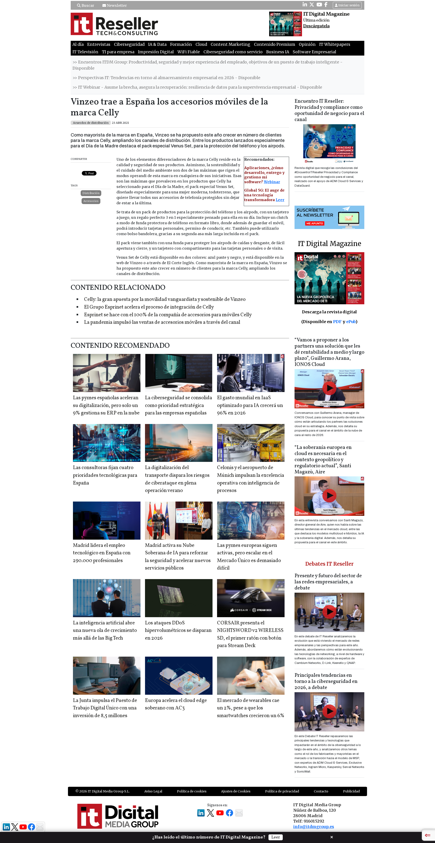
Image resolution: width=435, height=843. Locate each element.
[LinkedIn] (305, 4)
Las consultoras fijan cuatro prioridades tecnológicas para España (105, 475)
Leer (280, 199)
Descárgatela (316, 26)
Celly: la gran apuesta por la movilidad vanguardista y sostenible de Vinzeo (165, 299)
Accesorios (91, 201)
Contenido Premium (274, 44)
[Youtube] (319, 4)
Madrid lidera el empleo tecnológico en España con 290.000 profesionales (101, 553)
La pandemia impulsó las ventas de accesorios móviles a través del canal (162, 322)
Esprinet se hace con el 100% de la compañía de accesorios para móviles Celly (168, 315)
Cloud (201, 44)
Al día (78, 44)
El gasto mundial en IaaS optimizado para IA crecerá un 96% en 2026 (250, 406)
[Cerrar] (332, 836)
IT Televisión (85, 51)
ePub (350, 321)
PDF (337, 321)
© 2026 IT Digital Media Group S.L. (102, 791)
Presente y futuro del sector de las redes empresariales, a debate (328, 582)
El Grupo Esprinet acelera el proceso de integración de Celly (149, 307)
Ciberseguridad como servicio (233, 51)
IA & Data (157, 44)
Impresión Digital (156, 51)
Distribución (90, 193)
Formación (181, 44)
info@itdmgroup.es (313, 826)
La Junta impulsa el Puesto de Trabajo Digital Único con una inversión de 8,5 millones (105, 708)
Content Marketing (230, 44)
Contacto (321, 791)
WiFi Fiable (188, 51)
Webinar (272, 182)
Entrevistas (98, 44)
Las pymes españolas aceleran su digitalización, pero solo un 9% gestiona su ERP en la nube (106, 406)
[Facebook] (326, 4)
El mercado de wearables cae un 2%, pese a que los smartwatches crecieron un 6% (250, 708)
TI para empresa (118, 51)
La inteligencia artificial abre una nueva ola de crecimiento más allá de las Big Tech (105, 631)
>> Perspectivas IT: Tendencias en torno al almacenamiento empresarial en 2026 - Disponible (166, 77)
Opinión (307, 44)
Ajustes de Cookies (235, 791)
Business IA (277, 51)
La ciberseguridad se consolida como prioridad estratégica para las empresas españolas (178, 406)
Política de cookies (191, 791)
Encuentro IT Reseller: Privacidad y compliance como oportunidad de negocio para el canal (329, 110)
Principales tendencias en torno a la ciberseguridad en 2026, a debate (326, 681)
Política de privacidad (282, 791)
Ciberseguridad (129, 44)
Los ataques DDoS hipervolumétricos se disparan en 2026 (178, 631)
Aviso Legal (153, 791)
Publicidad (351, 791)
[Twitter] (311, 4)
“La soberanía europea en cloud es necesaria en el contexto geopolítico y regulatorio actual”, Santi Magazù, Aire (323, 460)
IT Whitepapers (334, 44)
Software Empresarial (314, 51)
